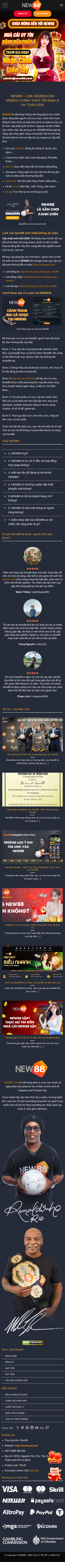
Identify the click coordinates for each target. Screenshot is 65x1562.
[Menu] (5, 5)
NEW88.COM (11, 1082)
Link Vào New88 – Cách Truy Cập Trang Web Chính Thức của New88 (32, 868)
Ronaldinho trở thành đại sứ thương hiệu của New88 (32, 754)
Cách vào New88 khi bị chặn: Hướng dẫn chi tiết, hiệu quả (32, 982)
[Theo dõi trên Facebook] (17, 1428)
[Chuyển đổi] (5, 453)
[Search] (61, 5)
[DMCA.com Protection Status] (32, 1342)
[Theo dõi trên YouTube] (36, 1428)
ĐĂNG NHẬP (42, 13)
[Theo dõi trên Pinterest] (27, 1428)
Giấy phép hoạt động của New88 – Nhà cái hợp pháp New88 (32, 810)
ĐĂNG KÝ (23, 13)
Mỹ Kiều (34, 1470)
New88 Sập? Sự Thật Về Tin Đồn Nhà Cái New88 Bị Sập (32, 1038)
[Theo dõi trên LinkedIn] (32, 1428)
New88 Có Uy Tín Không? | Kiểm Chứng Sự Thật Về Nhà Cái (32, 926)
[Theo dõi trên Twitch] (47, 1428)
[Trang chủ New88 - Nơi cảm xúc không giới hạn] (32, 5)
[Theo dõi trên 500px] (42, 1428)
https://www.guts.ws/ (44, 264)
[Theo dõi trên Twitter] (22, 1428)
